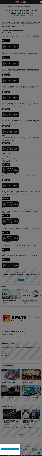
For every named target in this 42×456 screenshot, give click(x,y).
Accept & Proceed (10, 449)
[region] (10, 449)
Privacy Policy (6, 447)
